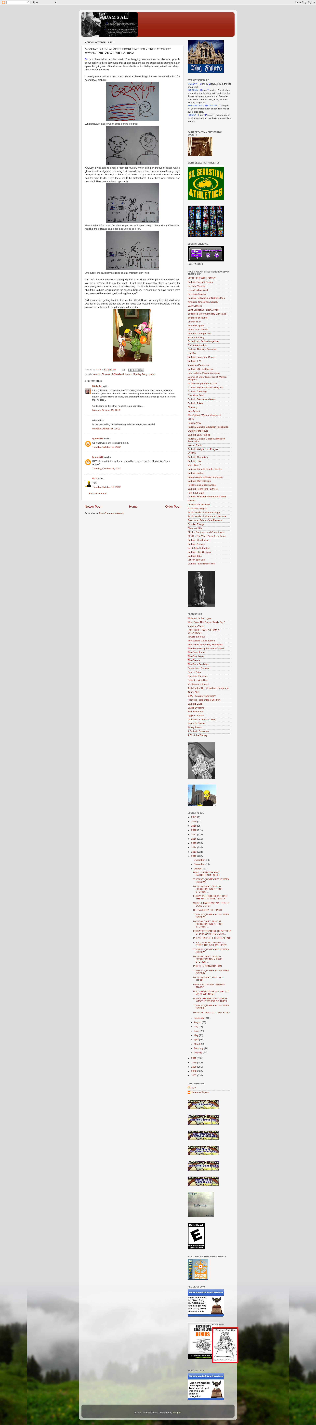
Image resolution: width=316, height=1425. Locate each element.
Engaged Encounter (198, 318)
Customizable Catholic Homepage (205, 477)
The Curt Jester (196, 656)
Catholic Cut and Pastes (200, 282)
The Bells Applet (196, 325)
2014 (194, 847)
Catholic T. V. (194, 361)
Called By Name (196, 708)
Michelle (97, 386)
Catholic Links (195, 461)
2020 (194, 821)
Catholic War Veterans (199, 481)
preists (152, 374)
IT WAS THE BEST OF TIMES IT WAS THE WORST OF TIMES (210, 999)
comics (96, 374)
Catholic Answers (196, 544)
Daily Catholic (195, 306)
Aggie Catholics (196, 715)
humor (128, 374)
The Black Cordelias (198, 664)
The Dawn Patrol (196, 652)
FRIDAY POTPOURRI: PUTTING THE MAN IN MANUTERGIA (210, 897)
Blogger (177, 1412)
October (198, 868)
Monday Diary (140, 374)
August (198, 1022)
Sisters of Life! (195, 528)
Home (133, 506)
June (197, 1031)
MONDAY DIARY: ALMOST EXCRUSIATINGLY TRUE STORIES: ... (207, 959)
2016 (194, 839)
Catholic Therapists (198, 457)
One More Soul (195, 395)
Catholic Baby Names (199, 435)
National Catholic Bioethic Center (205, 469)
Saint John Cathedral (199, 548)
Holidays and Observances (202, 485)
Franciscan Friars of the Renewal (205, 520)
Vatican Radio (195, 445)
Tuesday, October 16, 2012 (106, 447)
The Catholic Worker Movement (204, 415)
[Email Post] (123, 369)
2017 (194, 834)
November (199, 864)
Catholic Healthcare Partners (203, 489)
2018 (194, 830)
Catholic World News (198, 540)
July (196, 1026)
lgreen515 (97, 438)
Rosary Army (194, 423)
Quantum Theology (198, 676)
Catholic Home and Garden (202, 357)
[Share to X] (135, 370)
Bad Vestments (195, 711)
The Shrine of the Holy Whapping (205, 644)
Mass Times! (194, 465)
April (196, 1039)
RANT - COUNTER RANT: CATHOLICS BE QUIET (206, 873)
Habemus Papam (200, 1092)
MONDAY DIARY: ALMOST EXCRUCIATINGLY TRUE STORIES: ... (207, 889)
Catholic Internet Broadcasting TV (205, 387)
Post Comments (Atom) (111, 513)
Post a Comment (97, 493)
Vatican (191, 500)
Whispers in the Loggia (199, 618)
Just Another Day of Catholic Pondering (208, 688)
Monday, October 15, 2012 (106, 410)
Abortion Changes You (199, 333)
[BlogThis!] (132, 370)
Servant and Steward (199, 668)
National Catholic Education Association (208, 427)
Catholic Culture (196, 473)
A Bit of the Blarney (197, 735)
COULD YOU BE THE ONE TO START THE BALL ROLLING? (210, 943)
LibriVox (192, 353)
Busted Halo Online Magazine (203, 341)
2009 (194, 1067)
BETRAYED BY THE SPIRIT (207, 910)
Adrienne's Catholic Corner (202, 719)
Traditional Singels (197, 508)
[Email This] (129, 370)
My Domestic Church (198, 684)
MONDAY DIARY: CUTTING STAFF (211, 1012)
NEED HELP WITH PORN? (202, 278)
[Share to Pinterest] (142, 370)
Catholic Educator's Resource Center (207, 496)
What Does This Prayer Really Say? (206, 622)
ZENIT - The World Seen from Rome (207, 536)
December (199, 860)
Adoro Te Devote (196, 723)
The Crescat (194, 660)
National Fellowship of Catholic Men (206, 298)
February (199, 1048)
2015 (194, 843)
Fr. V (94, 478)
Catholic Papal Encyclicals (201, 563)
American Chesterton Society (203, 302)
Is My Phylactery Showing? (202, 696)
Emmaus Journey (197, 294)
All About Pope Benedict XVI (202, 383)
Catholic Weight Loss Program (203, 449)
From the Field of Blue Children (204, 700)
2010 (194, 1062)
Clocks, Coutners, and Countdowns (206, 532)
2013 (194, 852)
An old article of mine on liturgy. (204, 512)
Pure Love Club (196, 493)
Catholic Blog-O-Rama (199, 552)
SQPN (191, 419)
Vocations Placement (198, 365)
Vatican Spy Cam (196, 560)
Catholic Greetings (197, 391)
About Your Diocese (198, 329)
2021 (194, 817)
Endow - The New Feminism (202, 349)
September (200, 1018)
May (196, 1035)
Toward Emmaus (196, 637)
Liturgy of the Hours (198, 431)
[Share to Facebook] (139, 370)
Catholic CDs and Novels (200, 369)
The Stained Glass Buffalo (201, 640)
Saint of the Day (196, 337)
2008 (194, 1071)
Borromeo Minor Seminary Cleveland (207, 314)
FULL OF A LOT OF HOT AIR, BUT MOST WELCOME (211, 992)
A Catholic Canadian (198, 731)
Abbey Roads (195, 727)
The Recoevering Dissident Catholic (206, 648)
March (197, 1044)
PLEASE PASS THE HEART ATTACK (212, 938)
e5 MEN (192, 453)
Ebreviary (193, 407)
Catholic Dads (195, 704)
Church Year (194, 321)
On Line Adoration (197, 345)
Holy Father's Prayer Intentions (204, 373)
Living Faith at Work (198, 290)
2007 (194, 1075)
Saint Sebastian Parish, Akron (203, 310)
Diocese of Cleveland (113, 374)
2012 (194, 856)
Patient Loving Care (198, 680)
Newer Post (93, 506)
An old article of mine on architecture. (207, 516)
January (198, 1052)
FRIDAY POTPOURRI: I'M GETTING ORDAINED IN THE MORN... (212, 932)
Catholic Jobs (195, 556)
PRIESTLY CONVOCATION (207, 966)
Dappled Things (196, 524)
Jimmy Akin (193, 692)
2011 (194, 1058)
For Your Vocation (197, 286)
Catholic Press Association (201, 399)
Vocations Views (196, 626)
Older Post (172, 506)
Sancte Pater (194, 672)
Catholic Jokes (195, 403)
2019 (194, 826)
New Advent (194, 411)
